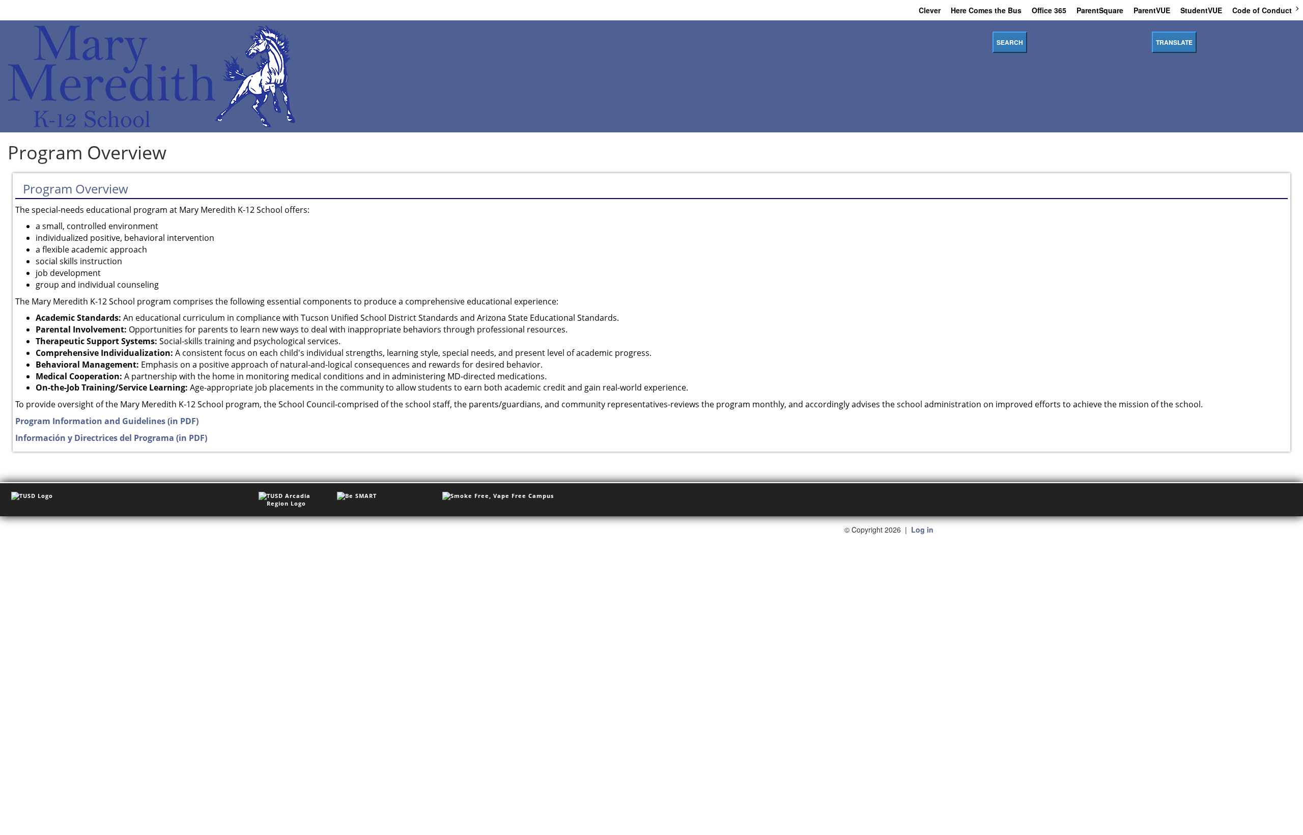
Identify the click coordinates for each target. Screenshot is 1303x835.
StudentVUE (1201, 10)
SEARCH (1010, 42)
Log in (922, 529)
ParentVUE (1152, 10)
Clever (930, 10)
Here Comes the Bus (986, 10)
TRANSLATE (1174, 42)
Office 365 (1049, 10)
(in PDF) (107, 421)
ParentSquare (1100, 10)
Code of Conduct (1262, 10)
